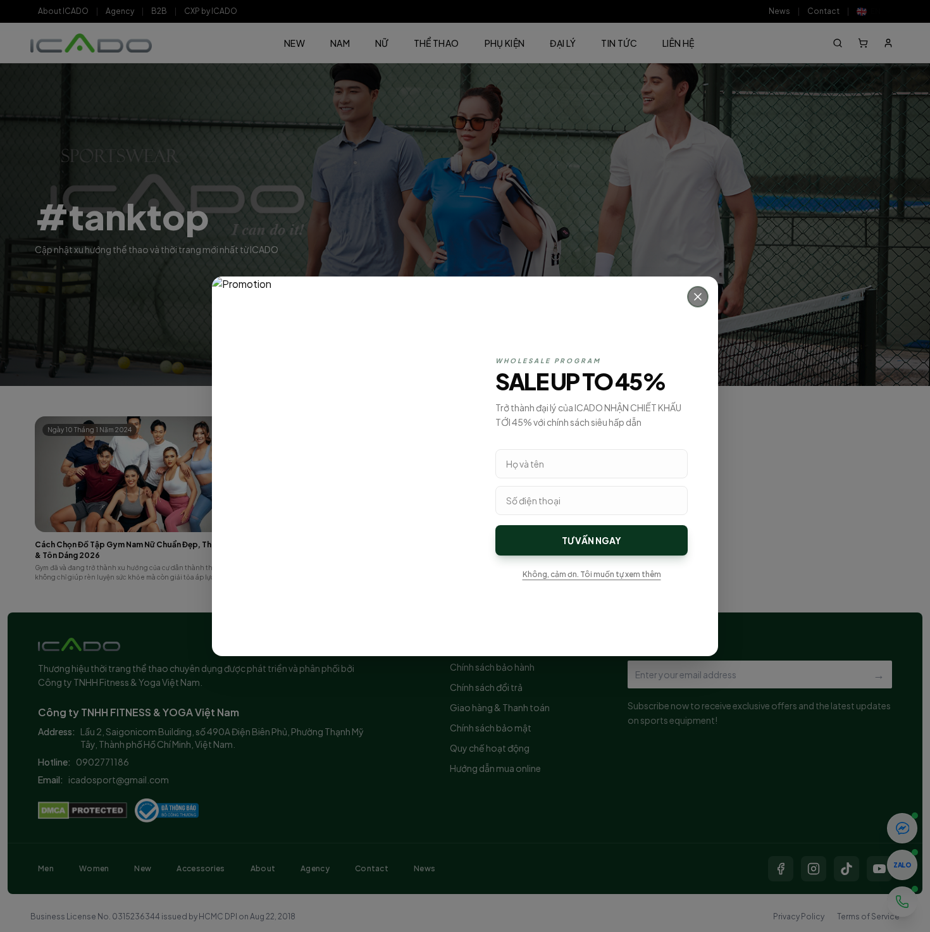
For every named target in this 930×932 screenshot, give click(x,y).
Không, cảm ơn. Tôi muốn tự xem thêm (592, 574)
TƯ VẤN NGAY (591, 540)
